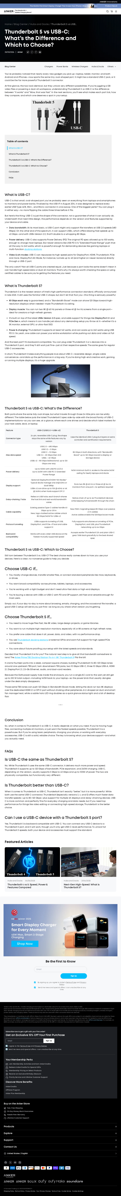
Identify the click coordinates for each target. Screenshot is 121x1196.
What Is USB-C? (16, 148)
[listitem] (6, 1162)
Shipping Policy (9, 1191)
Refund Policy (19, 1191)
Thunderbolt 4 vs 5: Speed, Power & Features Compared (28, 886)
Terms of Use (71, 982)
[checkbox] (7, 1046)
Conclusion (14, 171)
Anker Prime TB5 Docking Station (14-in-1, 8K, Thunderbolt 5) (44, 657)
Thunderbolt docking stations (32, 639)
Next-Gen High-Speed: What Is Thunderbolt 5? (81, 886)
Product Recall (111, 6)
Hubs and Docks (39, 24)
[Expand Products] (116, 1126)
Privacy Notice (41, 1046)
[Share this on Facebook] (32, 52)
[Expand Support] (116, 1140)
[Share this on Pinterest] (36, 52)
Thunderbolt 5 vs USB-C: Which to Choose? (28, 166)
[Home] (18, 11)
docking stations (33, 249)
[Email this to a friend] (40, 52)
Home (8, 24)
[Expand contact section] (116, 1147)
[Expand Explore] (116, 1133)
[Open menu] (116, 11)
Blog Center (21, 24)
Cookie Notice (66, 1191)
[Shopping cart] (112, 11)
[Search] (107, 11)
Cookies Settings (77, 1191)
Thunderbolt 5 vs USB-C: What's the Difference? (30, 160)
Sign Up (74, 976)
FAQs (11, 177)
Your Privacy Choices (43, 1191)
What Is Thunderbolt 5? (19, 154)
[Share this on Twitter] (28, 52)
